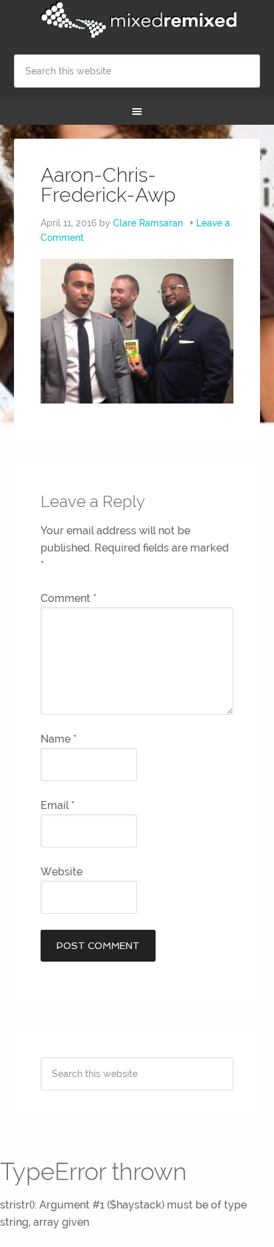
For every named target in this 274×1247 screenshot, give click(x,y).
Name (58, 739)
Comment (68, 598)
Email (57, 805)
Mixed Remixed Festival (137, 20)
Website (61, 871)
